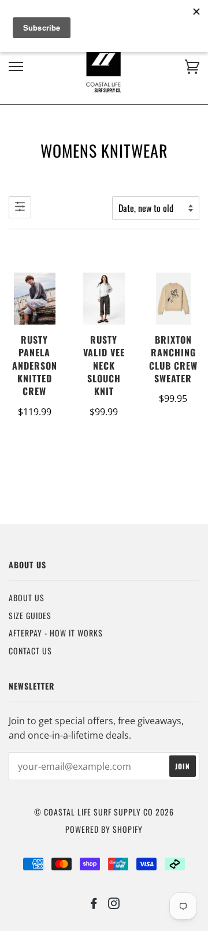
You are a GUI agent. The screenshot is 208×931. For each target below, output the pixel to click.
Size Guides (30, 615)
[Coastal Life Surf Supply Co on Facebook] (94, 904)
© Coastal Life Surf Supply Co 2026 (104, 812)
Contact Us (30, 651)
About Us (26, 597)
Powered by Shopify (104, 829)
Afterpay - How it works (56, 633)
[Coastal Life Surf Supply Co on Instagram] (114, 904)
